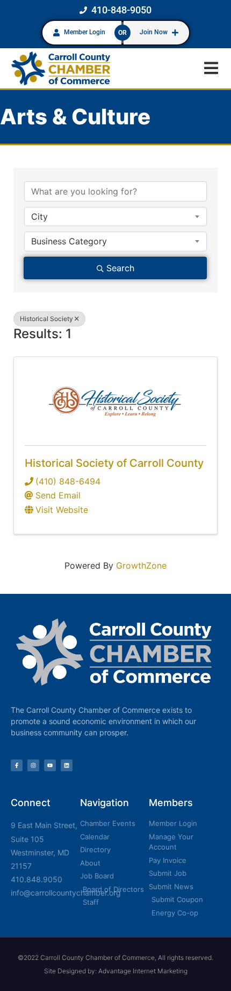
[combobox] (115, 216)
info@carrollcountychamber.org (66, 892)
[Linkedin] (67, 765)
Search (120, 268)
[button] (210, 68)
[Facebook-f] (17, 765)
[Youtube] (50, 765)
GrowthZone (141, 565)
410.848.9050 (36, 879)
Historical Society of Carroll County (114, 463)
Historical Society (46, 319)
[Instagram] (33, 765)
